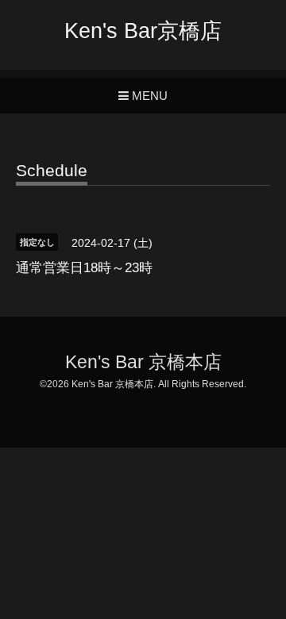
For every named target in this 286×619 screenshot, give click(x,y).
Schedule (51, 170)
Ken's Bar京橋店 (143, 31)
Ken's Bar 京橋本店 (143, 362)
